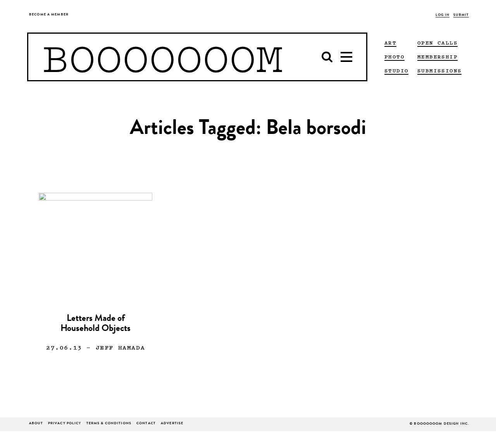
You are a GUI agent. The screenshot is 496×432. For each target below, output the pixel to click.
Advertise (172, 423)
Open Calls (437, 42)
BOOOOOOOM (162, 57)
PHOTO (394, 56)
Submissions (439, 70)
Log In (443, 15)
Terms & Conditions (108, 423)
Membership (437, 56)
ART (390, 42)
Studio (396, 70)
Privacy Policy (64, 423)
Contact (146, 423)
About (36, 423)
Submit (461, 15)
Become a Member (49, 15)
